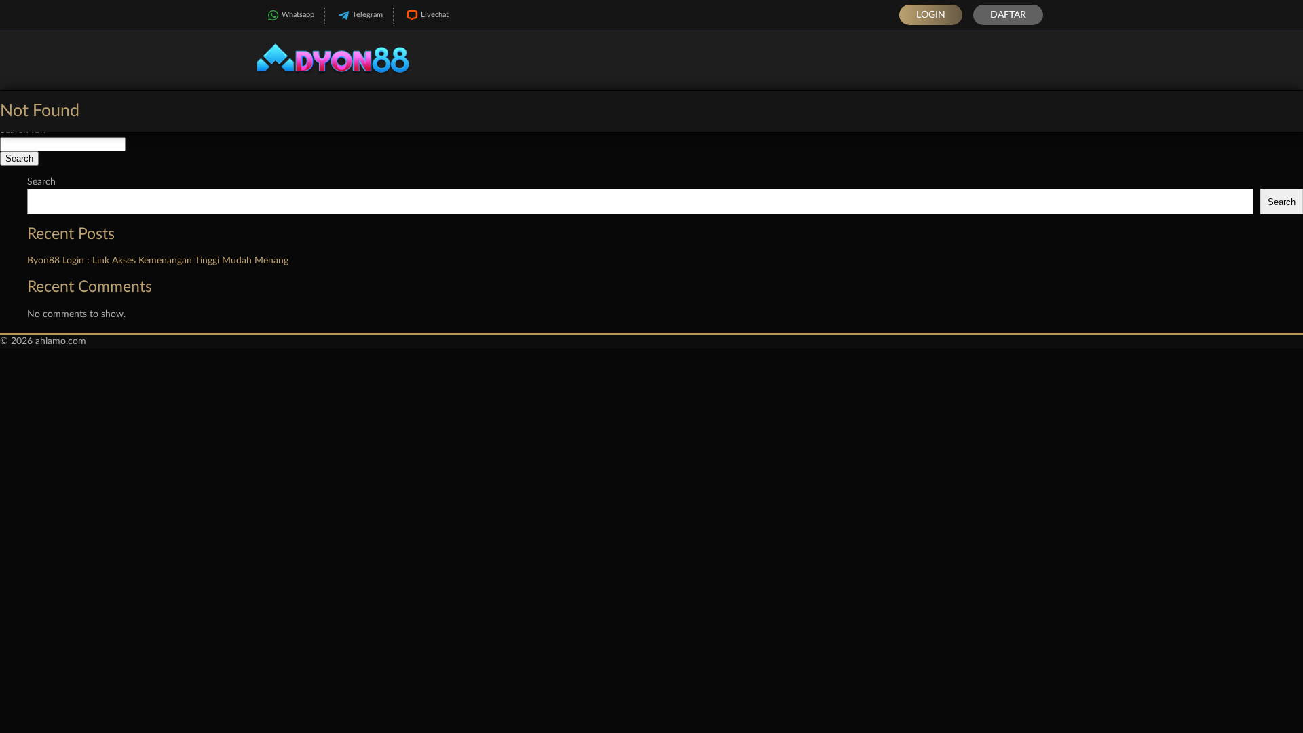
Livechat (435, 14)
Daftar (1008, 15)
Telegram (367, 14)
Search (41, 182)
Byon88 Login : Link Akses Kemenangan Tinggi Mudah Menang (157, 260)
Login (930, 15)
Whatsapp (298, 14)
